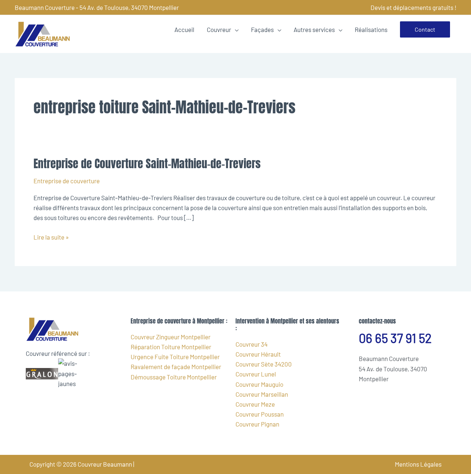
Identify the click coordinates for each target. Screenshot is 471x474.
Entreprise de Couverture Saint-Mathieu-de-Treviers (147, 163)
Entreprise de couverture (66, 180)
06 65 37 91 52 (395, 338)
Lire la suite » (51, 236)
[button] (425, 29)
